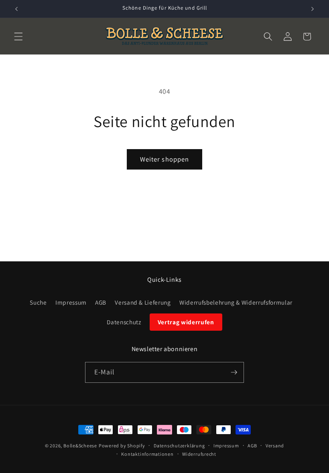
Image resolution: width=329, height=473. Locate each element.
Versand (275, 446)
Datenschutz (124, 322)
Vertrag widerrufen (186, 322)
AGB (100, 302)
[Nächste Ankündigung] (312, 9)
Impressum (71, 302)
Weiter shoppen (164, 159)
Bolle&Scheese (80, 446)
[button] (18, 36)
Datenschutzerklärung (179, 446)
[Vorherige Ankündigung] (16, 9)
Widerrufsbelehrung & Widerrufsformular (235, 302)
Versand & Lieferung (143, 302)
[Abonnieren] (234, 372)
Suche (38, 302)
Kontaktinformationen (147, 454)
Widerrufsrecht (199, 454)
